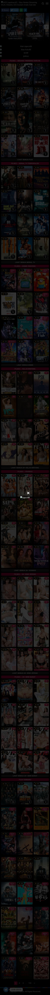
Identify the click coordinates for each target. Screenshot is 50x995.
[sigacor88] (25, 497)
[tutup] (28, 493)
